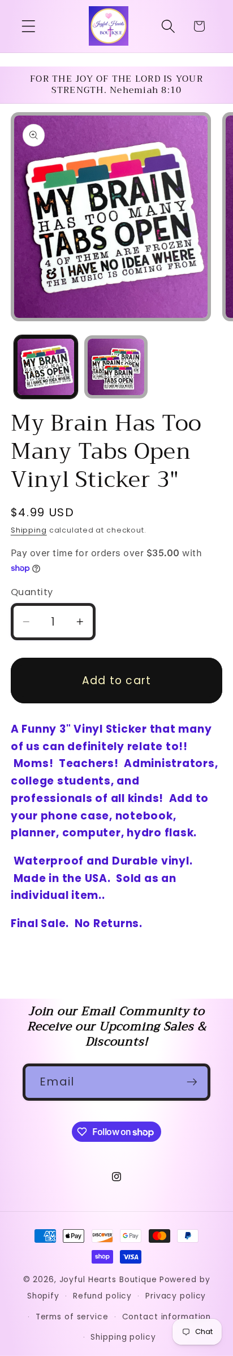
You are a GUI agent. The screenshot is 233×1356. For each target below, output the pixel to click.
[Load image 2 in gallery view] (116, 366)
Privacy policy (175, 1296)
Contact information (167, 1316)
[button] (28, 26)
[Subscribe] (192, 1082)
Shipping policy (123, 1337)
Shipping (29, 530)
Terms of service (72, 1316)
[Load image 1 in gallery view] (45, 366)
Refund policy (102, 1296)
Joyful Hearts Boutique (108, 1279)
